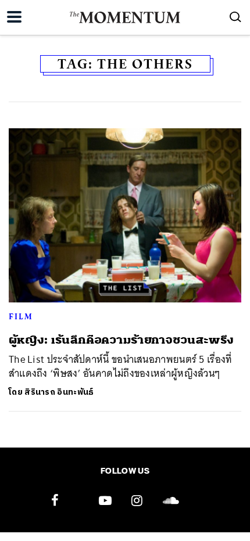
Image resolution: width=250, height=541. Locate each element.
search (235, 17)
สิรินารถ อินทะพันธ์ (59, 392)
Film (21, 316)
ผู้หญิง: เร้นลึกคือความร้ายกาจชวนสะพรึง (121, 340)
